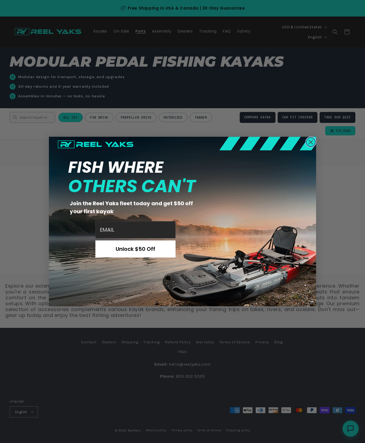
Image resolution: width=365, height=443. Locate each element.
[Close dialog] (311, 142)
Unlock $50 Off (135, 249)
